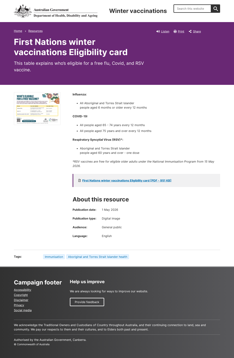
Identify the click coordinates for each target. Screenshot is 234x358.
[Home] (55, 11)
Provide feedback (87, 302)
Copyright (21, 295)
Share (197, 31)
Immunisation (54, 257)
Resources (35, 31)
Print (181, 31)
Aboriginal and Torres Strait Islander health (97, 257)
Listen (165, 31)
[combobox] (192, 8)
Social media (23, 310)
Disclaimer (21, 300)
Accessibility (22, 290)
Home (18, 31)
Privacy (19, 305)
